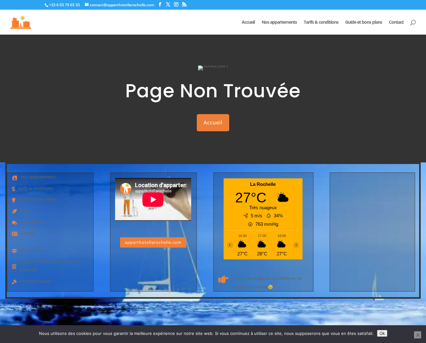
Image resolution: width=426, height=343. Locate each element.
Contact (396, 22)
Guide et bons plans (363, 22)
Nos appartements (279, 22)
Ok (382, 333)
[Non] (417, 335)
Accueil (248, 22)
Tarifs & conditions (321, 22)
